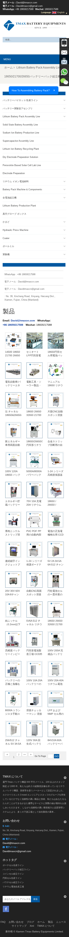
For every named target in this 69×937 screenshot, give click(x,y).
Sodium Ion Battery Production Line (21, 132)
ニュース (61, 921)
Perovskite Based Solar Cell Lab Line (22, 165)
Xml (32, 925)
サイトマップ (19, 925)
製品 (50, 921)
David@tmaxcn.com (26, 2)
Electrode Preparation (14, 173)
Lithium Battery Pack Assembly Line (38, 67)
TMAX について (46, 925)
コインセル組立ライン (13, 874)
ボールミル (8, 246)
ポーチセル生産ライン (13, 865)
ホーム (8, 67)
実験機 (6, 254)
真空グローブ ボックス (14, 213)
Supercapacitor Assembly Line (18, 141)
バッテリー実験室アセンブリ (18, 108)
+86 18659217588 (24, 9)
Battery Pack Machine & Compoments (22, 189)
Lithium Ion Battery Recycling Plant (21, 149)
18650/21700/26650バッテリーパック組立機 (32, 76)
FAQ (3, 921)
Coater (6, 238)
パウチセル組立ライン (13, 882)
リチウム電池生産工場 (13, 886)
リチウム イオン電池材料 (16, 181)
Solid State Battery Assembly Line (20, 124)
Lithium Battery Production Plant (19, 205)
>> (24, 754)
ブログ (30, 921)
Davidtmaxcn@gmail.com (29, 6)
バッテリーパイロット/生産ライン (20, 100)
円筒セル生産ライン (12, 878)
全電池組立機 (9, 197)
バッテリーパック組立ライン (16, 869)
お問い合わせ (16, 921)
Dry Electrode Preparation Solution (20, 157)
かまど (6, 222)
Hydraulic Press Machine (15, 230)
